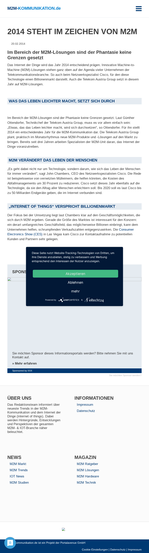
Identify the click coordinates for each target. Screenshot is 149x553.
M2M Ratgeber (87, 464)
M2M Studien (19, 482)
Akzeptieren (75, 274)
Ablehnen (75, 282)
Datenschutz (86, 411)
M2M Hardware (88, 476)
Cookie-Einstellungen (95, 549)
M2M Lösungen (88, 470)
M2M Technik (86, 482)
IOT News (17, 476)
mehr (75, 291)
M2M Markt (18, 464)
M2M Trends (19, 470)
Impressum (85, 404)
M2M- (34, 8)
